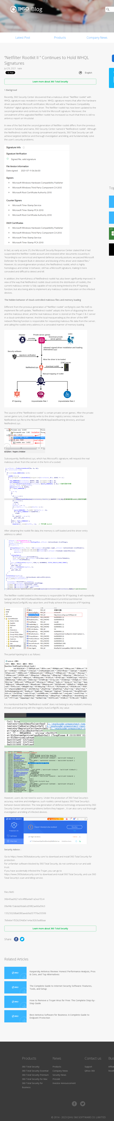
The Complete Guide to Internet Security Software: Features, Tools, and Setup (61, 987)
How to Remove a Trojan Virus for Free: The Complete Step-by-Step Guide (62, 1002)
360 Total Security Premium (35, 1074)
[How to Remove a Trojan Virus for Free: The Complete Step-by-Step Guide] (15, 1002)
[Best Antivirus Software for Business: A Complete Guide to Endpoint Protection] (15, 1016)
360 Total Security (30, 1066)
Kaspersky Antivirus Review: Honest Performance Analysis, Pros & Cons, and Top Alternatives (62, 973)
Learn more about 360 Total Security (50, 81)
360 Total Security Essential (35, 1070)
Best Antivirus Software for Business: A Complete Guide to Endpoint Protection (59, 1016)
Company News (60, 1070)
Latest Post (22, 38)
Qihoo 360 (90, 1070)
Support (88, 1066)
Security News (59, 1074)
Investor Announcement (64, 1083)
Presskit (56, 1079)
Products (60, 38)
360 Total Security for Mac (35, 1079)
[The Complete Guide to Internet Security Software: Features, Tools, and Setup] (15, 987)
